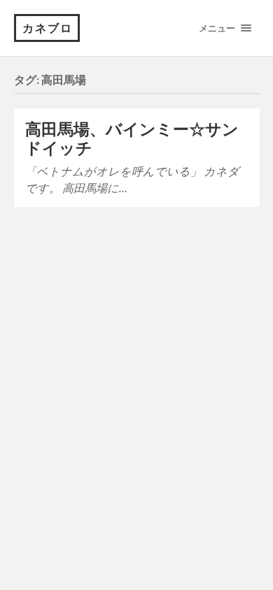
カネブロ (47, 27)
